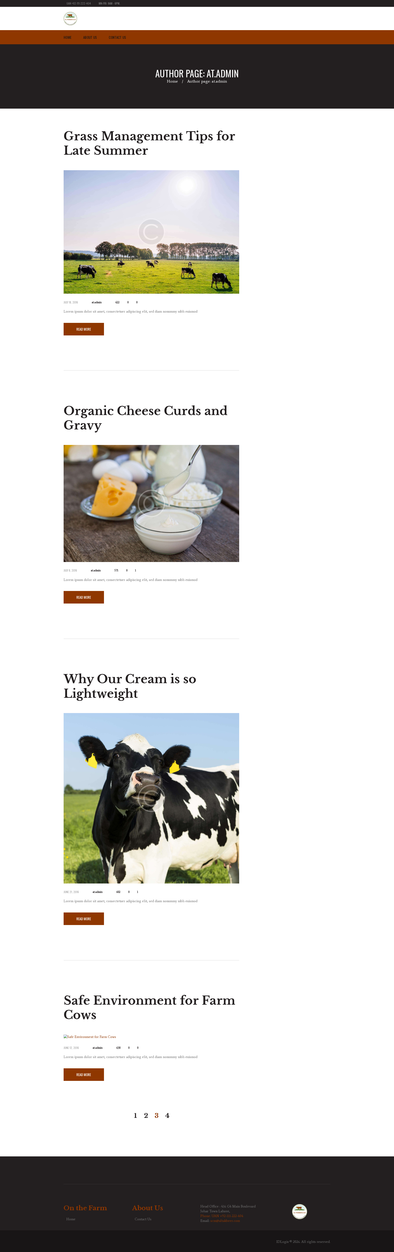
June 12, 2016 (71, 1048)
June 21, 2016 (71, 892)
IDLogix (282, 1242)
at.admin (97, 302)
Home (172, 81)
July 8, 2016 (70, 570)
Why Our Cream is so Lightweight (130, 686)
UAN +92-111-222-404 (79, 3)
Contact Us (143, 1219)
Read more (83, 329)
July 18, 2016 (71, 302)
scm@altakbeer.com (225, 1221)
